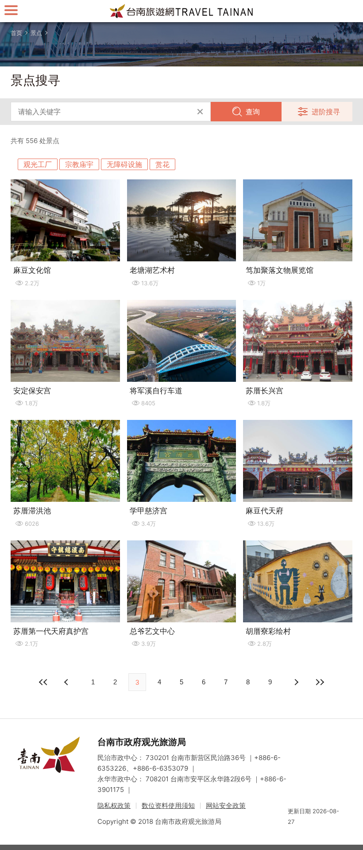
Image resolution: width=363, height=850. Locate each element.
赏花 (162, 164)
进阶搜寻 (326, 111)
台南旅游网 (181, 11)
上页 (296, 682)
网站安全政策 (226, 805)
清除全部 (200, 111)
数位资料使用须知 (168, 805)
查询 (253, 111)
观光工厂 (37, 164)
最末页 (319, 682)
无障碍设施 (124, 164)
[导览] (11, 10)
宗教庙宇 (79, 164)
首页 (16, 32)
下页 (67, 682)
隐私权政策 (114, 805)
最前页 (43, 682)
